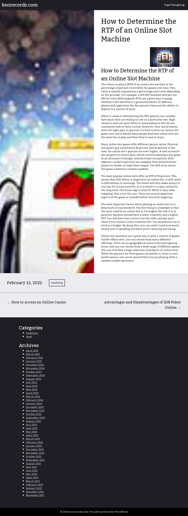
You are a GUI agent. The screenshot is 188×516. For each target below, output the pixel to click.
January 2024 (34, 403)
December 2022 (35, 449)
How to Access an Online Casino (36, 302)
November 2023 (35, 410)
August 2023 (33, 421)
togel (29, 336)
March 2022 (33, 481)
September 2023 (35, 418)
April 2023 (32, 435)
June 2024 (32, 386)
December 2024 (35, 365)
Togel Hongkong (174, 5)
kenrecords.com (20, 5)
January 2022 (34, 488)
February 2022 (34, 485)
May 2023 (31, 432)
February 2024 (34, 400)
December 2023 (35, 407)
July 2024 (31, 382)
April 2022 (32, 477)
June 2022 (31, 470)
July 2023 (31, 425)
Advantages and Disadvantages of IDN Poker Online (142, 305)
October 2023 (33, 414)
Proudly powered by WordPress (109, 512)
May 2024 (31, 389)
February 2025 (34, 358)
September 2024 (35, 375)
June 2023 (31, 428)
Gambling (57, 282)
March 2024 (33, 396)
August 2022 (33, 463)
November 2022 (35, 453)
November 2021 (35, 495)
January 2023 (34, 446)
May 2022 (31, 474)
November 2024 (35, 368)
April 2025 (32, 351)
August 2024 (33, 379)
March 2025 (33, 354)
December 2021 (35, 492)
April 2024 (32, 393)
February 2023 (34, 442)
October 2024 (34, 372)
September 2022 (35, 460)
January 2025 (34, 361)
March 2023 (33, 439)
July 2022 (31, 467)
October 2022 (33, 456)
